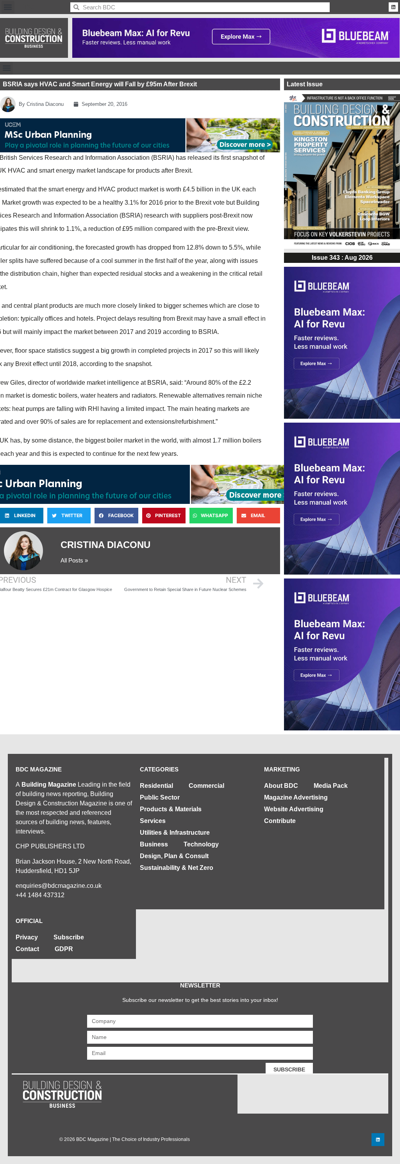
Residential (156, 785)
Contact (27, 949)
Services (153, 821)
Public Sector (160, 797)
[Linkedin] (393, 7)
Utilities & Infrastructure (175, 832)
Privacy (27, 937)
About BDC (281, 785)
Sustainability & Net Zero (176, 867)
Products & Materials (171, 809)
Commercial (206, 785)
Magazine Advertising (296, 797)
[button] (8, 7)
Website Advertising (293, 809)
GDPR (64, 949)
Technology (201, 844)
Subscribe (69, 937)
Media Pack (331, 785)
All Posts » (74, 560)
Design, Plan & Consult (174, 856)
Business (154, 844)
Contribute (280, 821)
